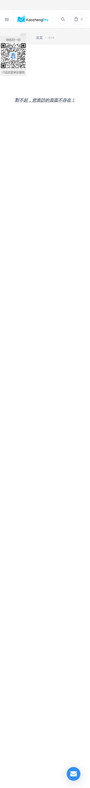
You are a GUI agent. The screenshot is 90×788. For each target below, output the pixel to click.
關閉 (23, 34)
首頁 (39, 37)
